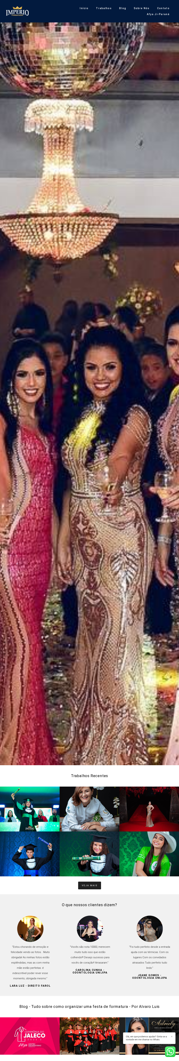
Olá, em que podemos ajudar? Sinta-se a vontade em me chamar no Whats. (146, 1038)
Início (84, 8)
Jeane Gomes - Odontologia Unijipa (149, 976)
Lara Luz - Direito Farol (29, 986)
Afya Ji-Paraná (158, 14)
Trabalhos (104, 8)
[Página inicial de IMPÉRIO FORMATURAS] (28, 11)
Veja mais (89, 885)
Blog (122, 8)
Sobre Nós (142, 8)
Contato (163, 8)
